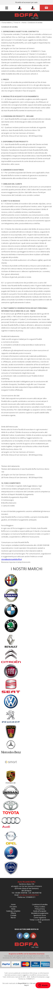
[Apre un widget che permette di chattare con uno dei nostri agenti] (43, 985)
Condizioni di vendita (39, 904)
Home (24, 22)
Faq (39, 922)
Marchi (13, 917)
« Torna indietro (6, 22)
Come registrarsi (40, 917)
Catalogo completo (13, 911)
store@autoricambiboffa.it (11, 559)
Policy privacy (40, 909)
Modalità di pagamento (39, 913)
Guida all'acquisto (39, 911)
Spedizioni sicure (40, 915)
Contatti (13, 915)
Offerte (13, 913)
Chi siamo (13, 907)
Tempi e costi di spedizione (40, 920)
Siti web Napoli (35, 983)
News (13, 909)
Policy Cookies (39, 907)
